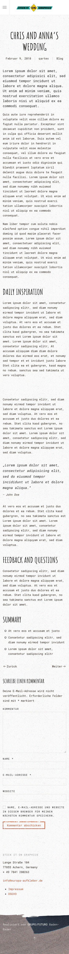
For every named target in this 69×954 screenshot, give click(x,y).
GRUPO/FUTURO (38, 924)
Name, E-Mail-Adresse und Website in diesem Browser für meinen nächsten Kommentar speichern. (34, 811)
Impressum (15, 889)
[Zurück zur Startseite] (34, 7)
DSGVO (12, 894)
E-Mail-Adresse (17, 775)
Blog (59, 58)
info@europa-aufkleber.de (23, 880)
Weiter (57, 666)
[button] (4, 7)
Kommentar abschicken (24, 825)
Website (9, 791)
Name (8, 758)
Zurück (12, 666)
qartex (44, 58)
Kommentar (11, 709)
